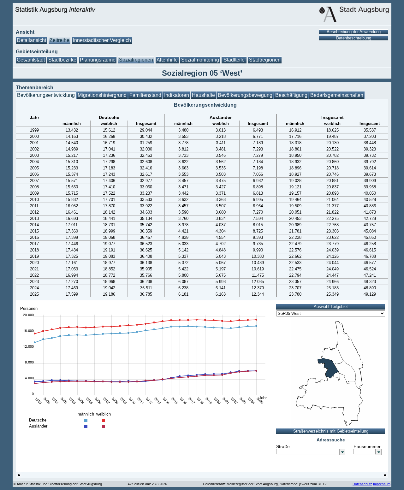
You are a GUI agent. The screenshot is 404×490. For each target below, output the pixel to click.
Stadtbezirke (62, 59)
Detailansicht (31, 40)
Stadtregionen (265, 59)
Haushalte (203, 95)
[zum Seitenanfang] (19, 476)
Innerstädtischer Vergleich (102, 40)
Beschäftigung (291, 95)
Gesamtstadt (31, 59)
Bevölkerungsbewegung (245, 95)
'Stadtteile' (234, 59)
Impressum (381, 484)
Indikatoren (176, 95)
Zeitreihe (59, 40)
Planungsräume (98, 59)
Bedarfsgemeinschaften (336, 95)
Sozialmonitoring (200, 59)
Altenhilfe (167, 59)
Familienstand (145, 95)
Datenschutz (362, 484)
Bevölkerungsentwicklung (46, 95)
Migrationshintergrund (102, 95)
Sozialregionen (136, 59)
